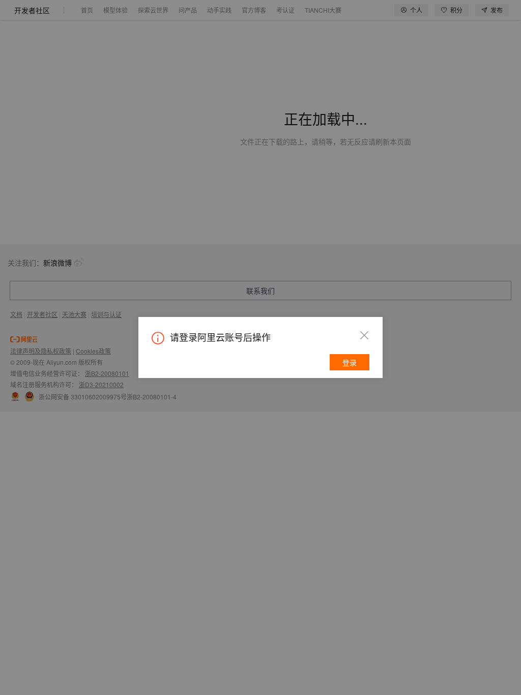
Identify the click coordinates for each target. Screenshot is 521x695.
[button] (364, 335)
